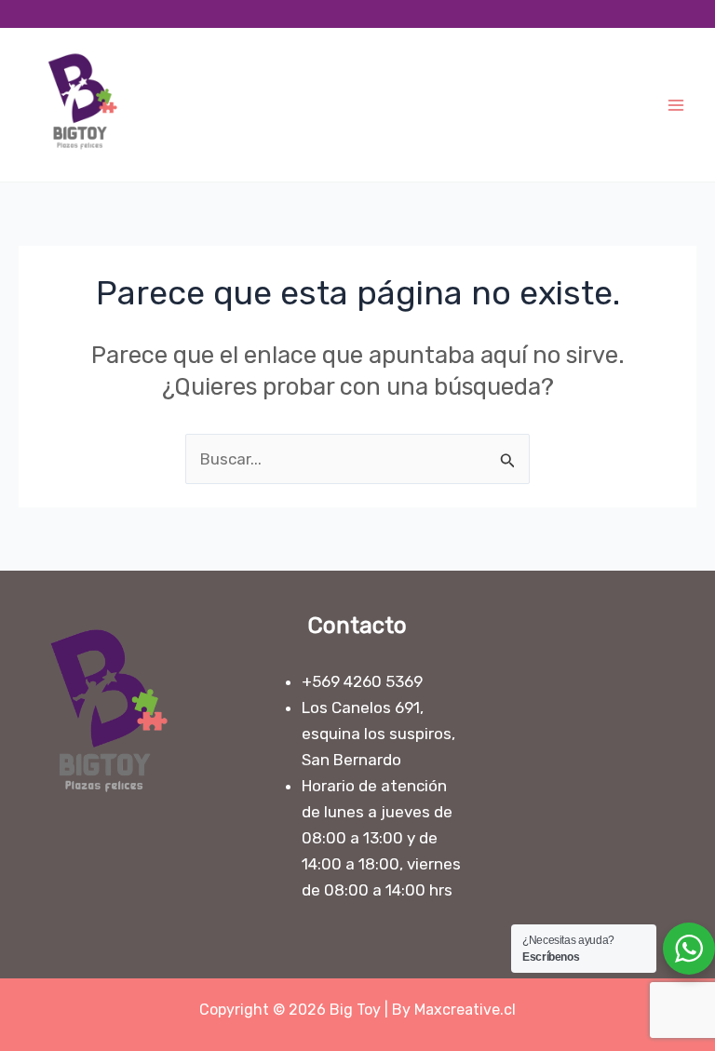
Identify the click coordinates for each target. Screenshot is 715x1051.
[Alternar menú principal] (675, 105)
